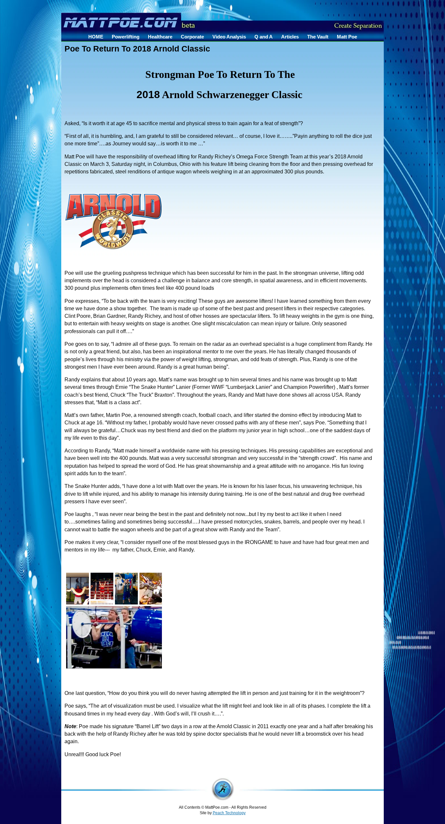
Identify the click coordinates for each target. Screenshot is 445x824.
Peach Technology (229, 813)
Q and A (263, 36)
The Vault (317, 36)
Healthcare (160, 36)
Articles (290, 36)
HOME (95, 36)
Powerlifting (125, 36)
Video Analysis (229, 36)
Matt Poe (347, 36)
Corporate (192, 36)
